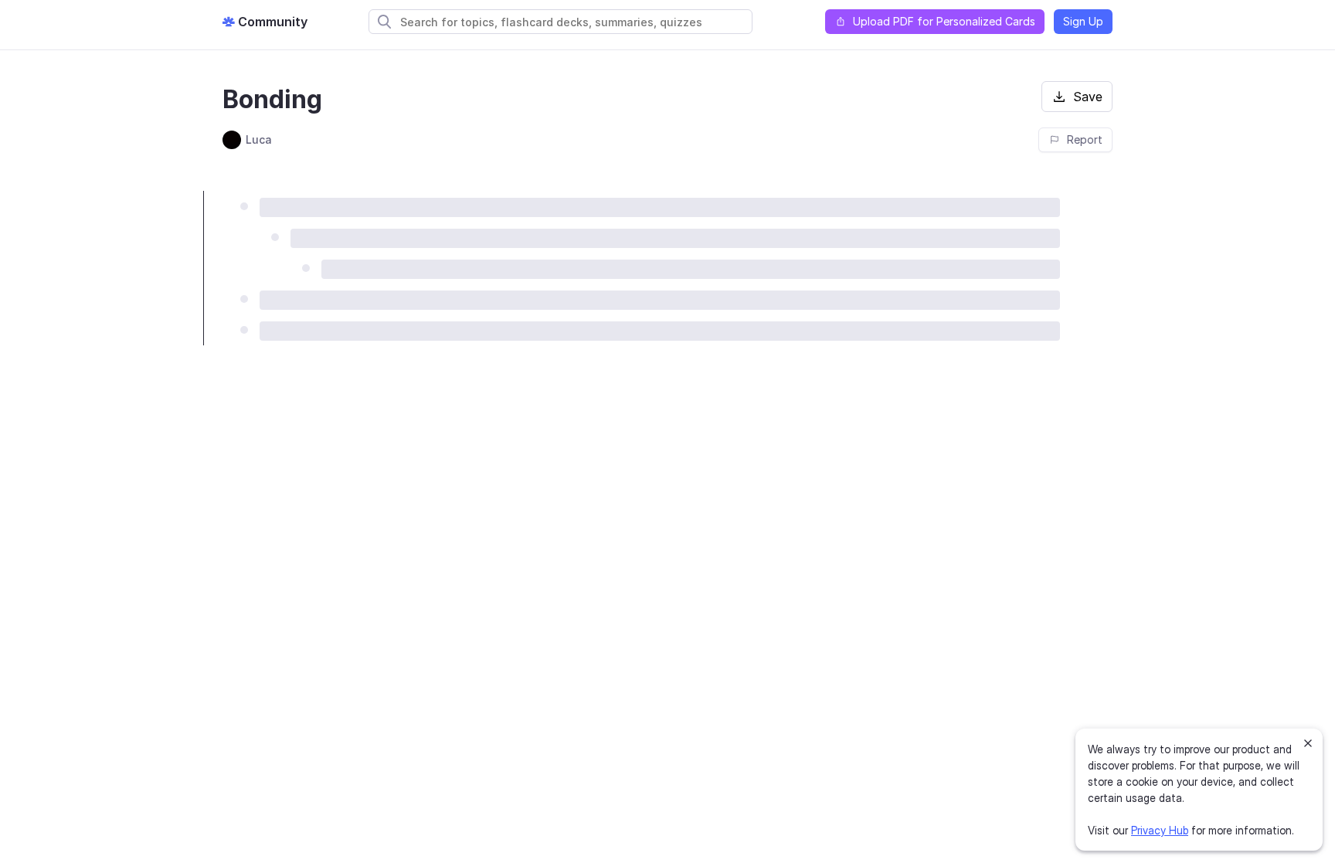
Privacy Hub (1159, 830)
